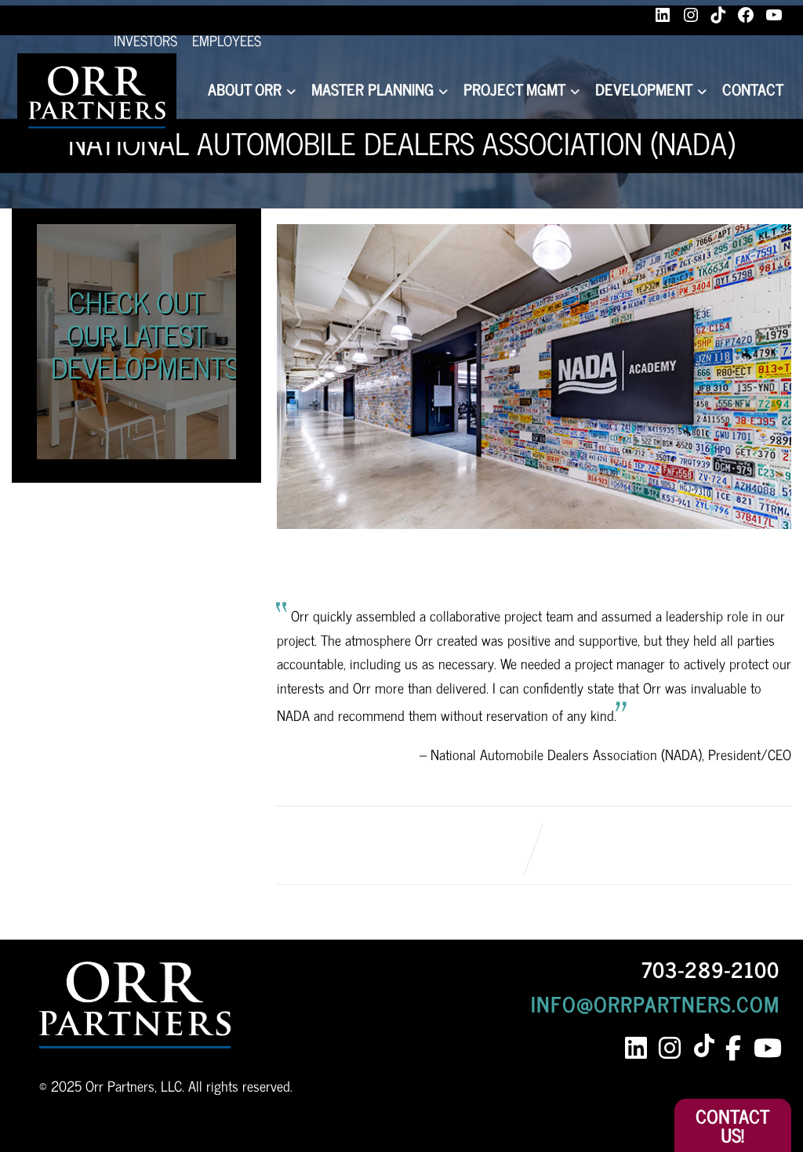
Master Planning (372, 89)
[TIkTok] (718, 14)
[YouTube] (774, 14)
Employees (226, 40)
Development (643, 89)
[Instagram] (690, 14)
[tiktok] (707, 1047)
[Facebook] (745, 14)
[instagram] (669, 1048)
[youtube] (766, 1048)
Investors (145, 40)
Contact (752, 89)
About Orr (245, 89)
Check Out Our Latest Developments (145, 333)
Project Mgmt (514, 89)
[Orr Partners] (97, 97)
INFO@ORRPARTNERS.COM (655, 1003)
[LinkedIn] (662, 14)
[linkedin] (636, 1048)
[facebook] (733, 1048)
